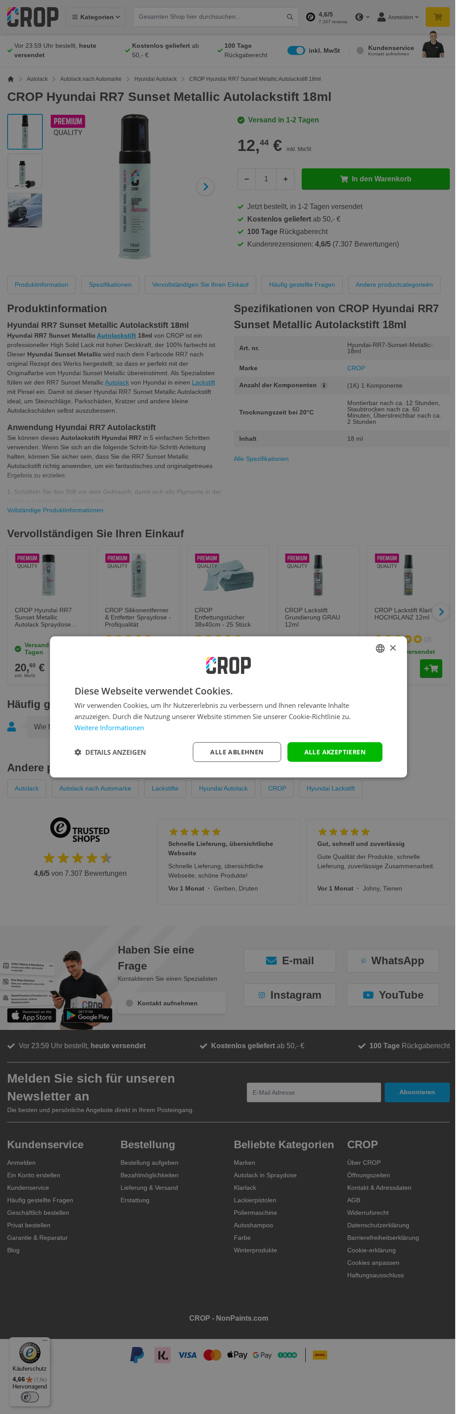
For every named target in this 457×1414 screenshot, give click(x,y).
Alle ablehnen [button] (233, 751)
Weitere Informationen (106, 727)
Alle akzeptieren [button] (331, 751)
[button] (107, 752)
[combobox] (377, 648)
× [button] (389, 647)
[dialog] (225, 707)
